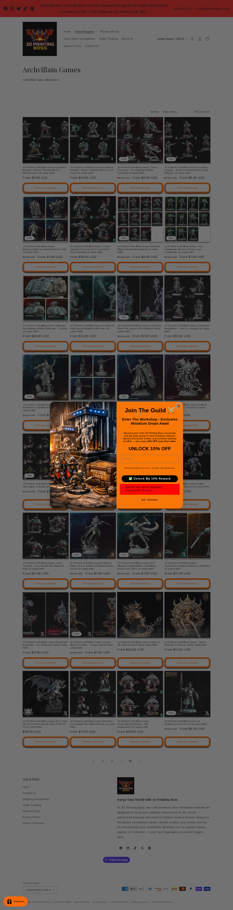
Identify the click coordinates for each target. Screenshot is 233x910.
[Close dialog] (178, 406)
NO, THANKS (150, 500)
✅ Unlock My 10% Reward (150, 478)
